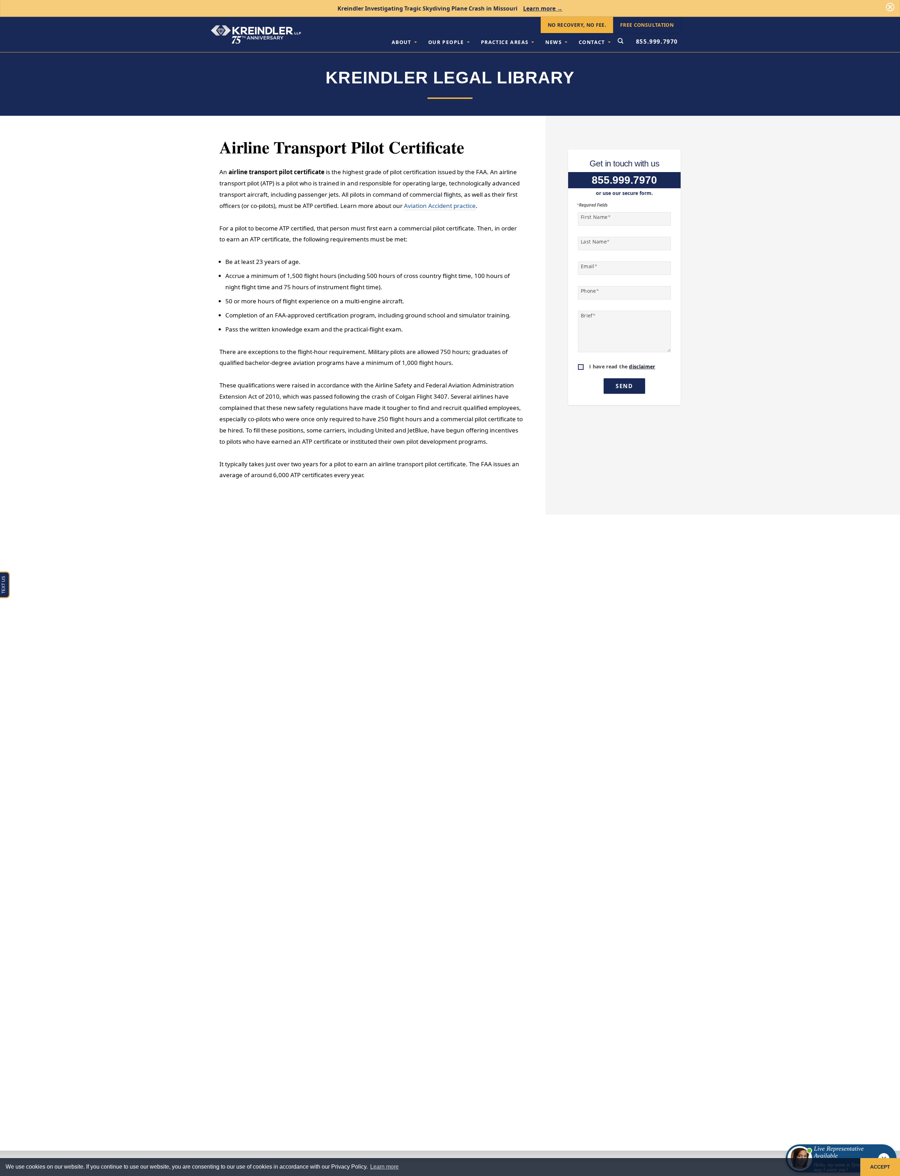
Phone (590, 290)
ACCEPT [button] (880, 1167)
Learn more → (542, 8)
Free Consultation (647, 24)
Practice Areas (505, 42)
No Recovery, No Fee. (577, 24)
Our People (446, 42)
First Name (596, 217)
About (401, 42)
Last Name (595, 241)
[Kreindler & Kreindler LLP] (256, 34)
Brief (588, 315)
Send (624, 386)
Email (589, 266)
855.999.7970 (657, 41)
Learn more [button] (384, 1167)
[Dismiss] (890, 7)
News (553, 42)
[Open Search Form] (620, 41)
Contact (592, 42)
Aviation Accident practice (440, 206)
